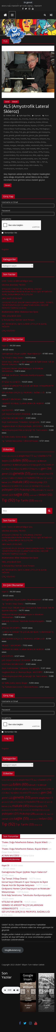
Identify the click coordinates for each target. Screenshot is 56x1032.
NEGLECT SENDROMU (11, 399)
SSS (40, 159)
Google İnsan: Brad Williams (28, 983)
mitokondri (35, 145)
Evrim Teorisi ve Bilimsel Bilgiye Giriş (17, 281)
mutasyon (16, 149)
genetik (11, 135)
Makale (15, 102)
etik (27, 468)
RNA (34, 155)
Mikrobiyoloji (38, 482)
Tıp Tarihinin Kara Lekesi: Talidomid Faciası (20, 441)
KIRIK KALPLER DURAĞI (12, 298)
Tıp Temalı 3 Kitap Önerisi (12, 357)
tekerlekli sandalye (16, 165)
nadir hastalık (31, 149)
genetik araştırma (21, 135)
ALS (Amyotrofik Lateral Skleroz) (26, 108)
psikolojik (40, 490)
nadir (23, 149)
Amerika (25, 119)
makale (6, 145)
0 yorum (37, 115)
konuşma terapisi (27, 142)
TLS (41, 165)
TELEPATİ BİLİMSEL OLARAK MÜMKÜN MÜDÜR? (23, 403)
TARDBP (32, 162)
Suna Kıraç (21, 162)
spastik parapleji (27, 159)
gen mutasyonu (44, 132)
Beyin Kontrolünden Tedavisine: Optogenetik (20, 422)
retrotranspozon (26, 155)
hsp (28, 139)
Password (6, 210)
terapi (26, 165)
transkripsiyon (9, 168)
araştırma (31, 122)
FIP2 (11, 132)
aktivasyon (14, 119)
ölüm (35, 152)
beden (38, 122)
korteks (37, 142)
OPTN (40, 152)
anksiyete (14, 456)
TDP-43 (44, 162)
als (20, 119)
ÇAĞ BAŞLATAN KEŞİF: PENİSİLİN (16, 414)
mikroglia (20, 145)
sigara (46, 155)
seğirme (40, 155)
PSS (17, 155)
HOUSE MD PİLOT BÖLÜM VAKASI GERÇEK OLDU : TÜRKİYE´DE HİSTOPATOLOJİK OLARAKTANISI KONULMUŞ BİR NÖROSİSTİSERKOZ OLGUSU (27, 305)
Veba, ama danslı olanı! (11, 316)
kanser (7, 482)
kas (48, 139)
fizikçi (16, 132)
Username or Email (10, 202)
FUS (20, 132)
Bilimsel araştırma (10, 125)
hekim (43, 478)
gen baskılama (32, 132)
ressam (49, 490)
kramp (43, 142)
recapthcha (6, 219)
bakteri (45, 455)
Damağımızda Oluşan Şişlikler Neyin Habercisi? (21, 353)
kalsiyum (43, 139)
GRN (12, 139)
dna (36, 129)
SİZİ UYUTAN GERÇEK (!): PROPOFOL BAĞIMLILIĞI (23, 392)
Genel (7, 102)
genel (6, 135)
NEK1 (38, 149)
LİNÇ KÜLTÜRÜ (8, 330)
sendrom (33, 495)
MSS (41, 145)
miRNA (27, 145)
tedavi (6, 165)
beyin (7, 460)
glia (36, 135)
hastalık (23, 139)
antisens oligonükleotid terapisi (15, 122)
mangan (13, 145)
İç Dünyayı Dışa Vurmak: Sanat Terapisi (18, 320)
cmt (33, 129)
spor (36, 159)
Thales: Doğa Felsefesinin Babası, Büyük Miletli (25, 842)
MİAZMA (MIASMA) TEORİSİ (14, 5)
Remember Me (10, 232)
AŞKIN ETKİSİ (7, 410)
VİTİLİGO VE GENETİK (11, 382)
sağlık (21, 494)
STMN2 (13, 162)
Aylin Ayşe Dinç (25, 115)
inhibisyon (35, 139)
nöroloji (37, 485)
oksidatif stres (27, 152)
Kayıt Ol (5, 345)
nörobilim (26, 486)
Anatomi (6, 456)
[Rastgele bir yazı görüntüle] (51, 15)
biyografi (39, 464)
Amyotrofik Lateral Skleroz (38, 119)
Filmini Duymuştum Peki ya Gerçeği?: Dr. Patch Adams (24, 430)
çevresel (48, 125)
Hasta (17, 139)
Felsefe (35, 469)
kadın (49, 478)
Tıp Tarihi (25, 500)
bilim (20, 460)
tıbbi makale (34, 165)
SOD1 (6, 159)
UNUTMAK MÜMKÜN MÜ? (13, 418)
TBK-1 (38, 162)
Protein (46, 152)
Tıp (8, 500)
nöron (18, 152)
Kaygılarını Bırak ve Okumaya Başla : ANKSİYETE (22, 426)
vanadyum (19, 168)
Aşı (36, 456)
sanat (7, 494)
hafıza (13, 478)
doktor (17, 469)
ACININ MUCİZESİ (10, 855)
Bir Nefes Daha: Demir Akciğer (14, 437)
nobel (17, 486)
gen (24, 132)
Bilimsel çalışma (24, 125)
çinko (29, 129)
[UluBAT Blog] (5, 15)
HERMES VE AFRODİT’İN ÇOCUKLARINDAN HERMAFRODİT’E (27, 386)
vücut (26, 168)
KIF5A (17, 142)
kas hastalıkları (9, 142)
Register (5, 249)
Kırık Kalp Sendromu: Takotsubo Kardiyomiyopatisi (23, 375)
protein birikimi (9, 155)
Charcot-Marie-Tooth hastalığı (15, 129)
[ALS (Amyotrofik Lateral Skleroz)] (28, 47)
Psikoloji (27, 489)
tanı (27, 162)
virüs (38, 500)
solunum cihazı (14, 159)
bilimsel (45, 122)
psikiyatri (10, 489)
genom (31, 135)
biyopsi (33, 125)
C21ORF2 (40, 125)
